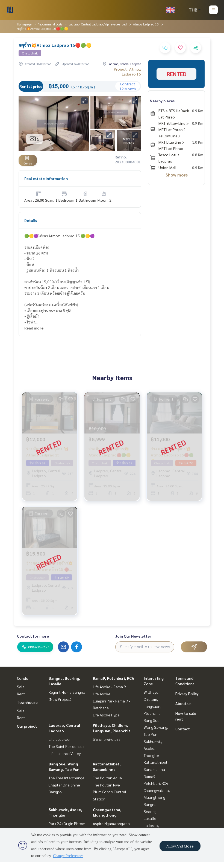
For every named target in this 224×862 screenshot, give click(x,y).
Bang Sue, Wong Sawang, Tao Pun (156, 727)
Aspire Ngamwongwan (111, 823)
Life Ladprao (59, 739)
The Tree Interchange (66, 777)
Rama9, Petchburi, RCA (113, 678)
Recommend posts (50, 24)
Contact (182, 728)
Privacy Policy (187, 693)
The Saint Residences (66, 746)
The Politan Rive (106, 784)
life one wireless (106, 739)
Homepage (24, 24)
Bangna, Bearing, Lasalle (151, 811)
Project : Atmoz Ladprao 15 (127, 71)
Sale (21, 686)
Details (30, 220)
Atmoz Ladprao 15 (146, 24)
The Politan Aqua (107, 777)
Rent (21, 693)
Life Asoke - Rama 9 (109, 686)
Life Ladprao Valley (65, 753)
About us (183, 703)
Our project (27, 726)
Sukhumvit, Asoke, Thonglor (153, 748)
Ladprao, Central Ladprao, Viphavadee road (98, 24)
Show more (177, 175)
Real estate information (46, 178)
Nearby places (162, 100)
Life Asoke (101, 693)
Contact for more (33, 636)
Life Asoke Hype (106, 714)
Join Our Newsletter (133, 636)
